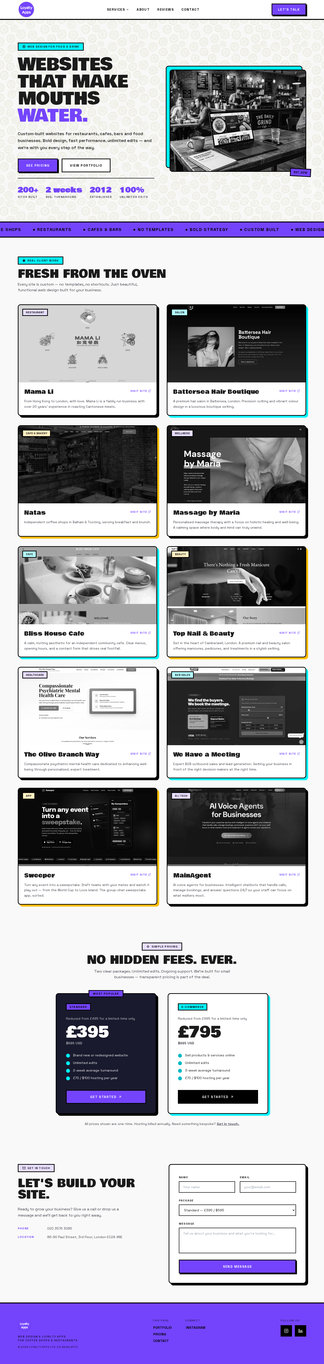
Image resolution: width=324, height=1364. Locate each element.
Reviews (165, 9)
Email (245, 1177)
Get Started (103, 1097)
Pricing (159, 1334)
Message (186, 1224)
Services (116, 9)
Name (183, 1177)
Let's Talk (289, 9)
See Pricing (38, 165)
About (143, 9)
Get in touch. (228, 1124)
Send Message (237, 1266)
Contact (190, 9)
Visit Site (138, 391)
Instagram (195, 1327)
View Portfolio (86, 165)
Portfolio (162, 1327)
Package (186, 1200)
